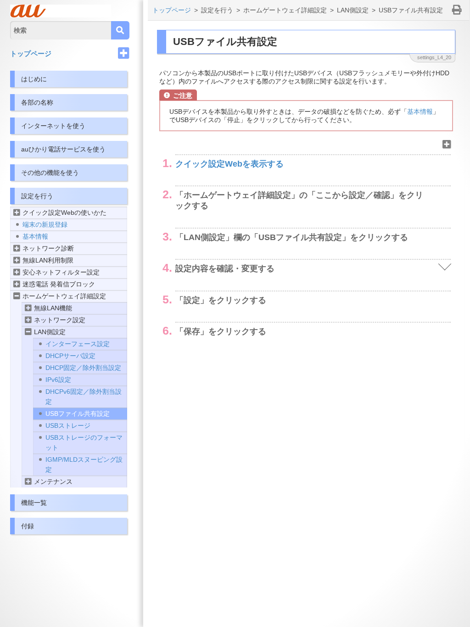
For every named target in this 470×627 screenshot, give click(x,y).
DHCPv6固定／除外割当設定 (83, 396)
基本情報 (35, 236)
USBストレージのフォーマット (84, 442)
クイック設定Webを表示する (229, 163)
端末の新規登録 (44, 224)
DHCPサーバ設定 (70, 355)
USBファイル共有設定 (77, 413)
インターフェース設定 (77, 343)
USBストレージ (67, 425)
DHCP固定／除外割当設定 (83, 367)
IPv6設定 (58, 379)
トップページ (30, 53)
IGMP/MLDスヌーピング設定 (84, 464)
